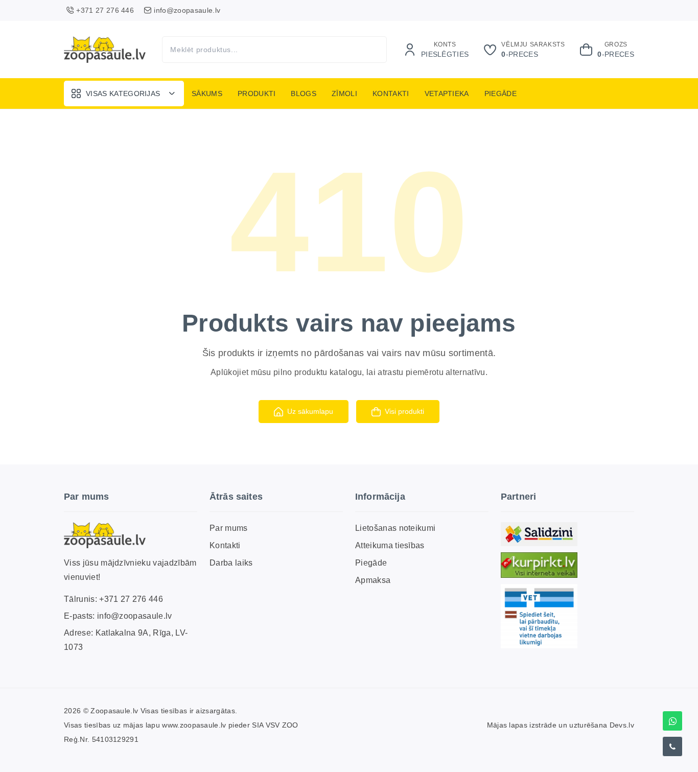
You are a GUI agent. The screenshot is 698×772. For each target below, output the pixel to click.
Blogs (303, 93)
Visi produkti (404, 411)
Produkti (257, 93)
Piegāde (500, 93)
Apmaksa (372, 580)
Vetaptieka (447, 93)
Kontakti (391, 93)
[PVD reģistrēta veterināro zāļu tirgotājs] (539, 616)
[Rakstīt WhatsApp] (672, 721)
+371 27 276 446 (131, 599)
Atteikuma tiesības (390, 545)
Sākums (207, 93)
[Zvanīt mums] (672, 746)
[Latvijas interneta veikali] (539, 565)
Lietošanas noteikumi (395, 528)
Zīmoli (344, 93)
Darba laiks (231, 562)
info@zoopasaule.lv (134, 616)
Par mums (229, 528)
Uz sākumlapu (310, 411)
